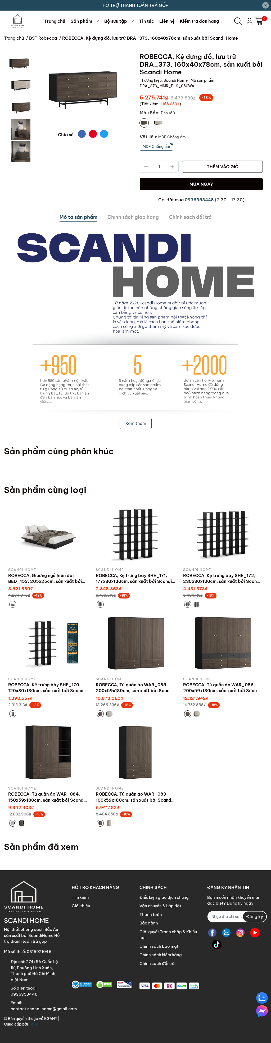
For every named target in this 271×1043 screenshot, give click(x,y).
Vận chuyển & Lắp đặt (160, 905)
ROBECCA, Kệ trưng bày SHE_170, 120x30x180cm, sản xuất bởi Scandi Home (46, 690)
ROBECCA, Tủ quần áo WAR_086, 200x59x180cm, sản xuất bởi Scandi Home (222, 690)
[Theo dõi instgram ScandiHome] (240, 933)
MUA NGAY (201, 184)
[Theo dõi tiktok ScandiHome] (216, 945)
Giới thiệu (81, 905)
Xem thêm (135, 423)
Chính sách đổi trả (157, 963)
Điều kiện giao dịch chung (164, 897)
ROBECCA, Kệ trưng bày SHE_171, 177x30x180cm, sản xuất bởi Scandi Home (134, 581)
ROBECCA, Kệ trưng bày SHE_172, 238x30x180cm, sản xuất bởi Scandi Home (222, 581)
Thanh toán (150, 914)
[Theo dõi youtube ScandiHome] (254, 933)
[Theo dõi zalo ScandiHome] (226, 933)
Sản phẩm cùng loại (45, 489)
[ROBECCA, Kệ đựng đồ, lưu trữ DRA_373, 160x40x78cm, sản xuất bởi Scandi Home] (83, 89)
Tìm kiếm (80, 897)
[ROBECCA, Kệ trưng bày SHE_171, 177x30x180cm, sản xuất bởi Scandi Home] (135, 533)
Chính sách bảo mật (158, 946)
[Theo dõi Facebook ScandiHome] (212, 933)
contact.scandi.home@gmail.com (44, 1008)
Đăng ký (254, 916)
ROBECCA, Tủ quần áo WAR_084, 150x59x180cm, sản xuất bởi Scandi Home (46, 800)
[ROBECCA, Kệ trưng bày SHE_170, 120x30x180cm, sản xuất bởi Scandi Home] (48, 643)
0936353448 (199, 199)
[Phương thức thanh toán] (169, 986)
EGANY (50, 1018)
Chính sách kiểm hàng (160, 954)
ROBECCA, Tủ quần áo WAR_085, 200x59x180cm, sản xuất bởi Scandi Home (135, 690)
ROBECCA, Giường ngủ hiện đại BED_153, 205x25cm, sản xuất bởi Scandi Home (45, 581)
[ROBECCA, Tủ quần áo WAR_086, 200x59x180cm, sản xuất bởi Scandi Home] (223, 643)
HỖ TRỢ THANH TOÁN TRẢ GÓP (135, 5)
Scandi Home (176, 80)
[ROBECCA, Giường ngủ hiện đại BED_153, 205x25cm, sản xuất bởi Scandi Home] (48, 533)
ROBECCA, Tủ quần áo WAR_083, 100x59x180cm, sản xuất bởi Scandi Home (134, 800)
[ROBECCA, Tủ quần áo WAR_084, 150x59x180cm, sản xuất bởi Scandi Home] (48, 752)
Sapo (33, 1024)
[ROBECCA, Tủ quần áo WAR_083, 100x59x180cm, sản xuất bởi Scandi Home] (135, 752)
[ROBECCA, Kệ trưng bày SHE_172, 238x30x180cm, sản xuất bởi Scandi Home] (223, 533)
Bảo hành (148, 923)
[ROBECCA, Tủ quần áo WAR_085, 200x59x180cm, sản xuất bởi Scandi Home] (135, 643)
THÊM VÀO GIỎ (222, 166)
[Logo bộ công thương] (102, 984)
